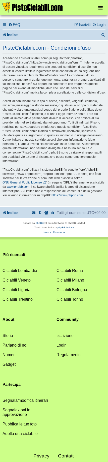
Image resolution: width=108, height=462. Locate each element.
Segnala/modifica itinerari (25, 400)
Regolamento (69, 355)
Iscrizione (65, 335)
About (8, 319)
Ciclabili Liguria (16, 290)
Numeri (9, 355)
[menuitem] (14, 24)
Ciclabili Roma (70, 270)
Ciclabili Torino (70, 299)
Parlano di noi (15, 345)
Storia (8, 335)
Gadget (9, 364)
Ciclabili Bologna (72, 290)
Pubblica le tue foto (20, 424)
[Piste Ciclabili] (54, 7)
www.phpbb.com (18, 187)
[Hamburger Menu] (100, 7)
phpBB (40, 223)
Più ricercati (14, 255)
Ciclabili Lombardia (20, 270)
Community (68, 319)
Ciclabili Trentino (18, 299)
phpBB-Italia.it (66, 227)
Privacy (41, 455)
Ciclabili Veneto (17, 280)
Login (62, 345)
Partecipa (12, 384)
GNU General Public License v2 (24, 182)
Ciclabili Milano (70, 280)
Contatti (66, 455)
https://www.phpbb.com (67, 195)
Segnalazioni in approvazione (16, 412)
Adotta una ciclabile (20, 434)
